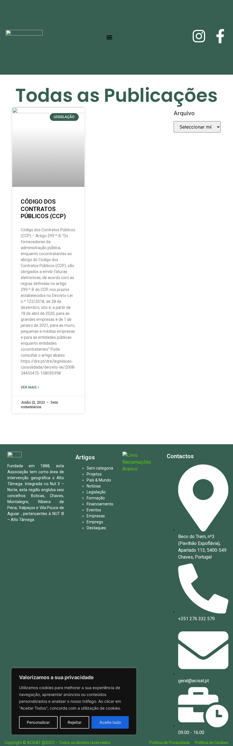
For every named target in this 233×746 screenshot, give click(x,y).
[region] (73, 701)
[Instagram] (199, 37)
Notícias (94, 486)
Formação (96, 498)
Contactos (180, 456)
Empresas (96, 516)
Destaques (96, 528)
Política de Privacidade (170, 742)
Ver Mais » (30, 387)
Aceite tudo (110, 722)
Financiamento (100, 504)
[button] (109, 37)
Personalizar (38, 722)
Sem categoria (100, 468)
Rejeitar (75, 722)
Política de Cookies (211, 742)
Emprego (95, 522)
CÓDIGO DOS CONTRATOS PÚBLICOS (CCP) (43, 208)
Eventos (94, 510)
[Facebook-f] (220, 37)
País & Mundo (99, 480)
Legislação (96, 492)
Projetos (94, 474)
